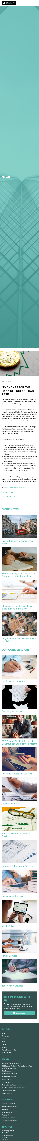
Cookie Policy (6, 1053)
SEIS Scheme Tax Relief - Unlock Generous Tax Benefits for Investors (17, 1067)
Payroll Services (7, 1079)
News (4, 1039)
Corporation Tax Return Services (12, 1085)
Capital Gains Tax (7, 1093)
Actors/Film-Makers (8, 1118)
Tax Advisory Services (9, 1090)
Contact (4, 1047)
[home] (9, 3)
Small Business (7, 1112)
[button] (35, 3)
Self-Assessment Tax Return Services (14, 1088)
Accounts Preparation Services (11, 1063)
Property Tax (6, 1115)
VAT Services (6, 1082)
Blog (3, 1041)
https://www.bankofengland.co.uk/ (16, 487)
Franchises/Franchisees (9, 1120)
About (4, 1033)
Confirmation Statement (9, 1074)
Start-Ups (5, 1109)
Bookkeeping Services (9, 1076)
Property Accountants (9, 1104)
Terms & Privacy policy (9, 1050)
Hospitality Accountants (9, 1106)
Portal (4, 1044)
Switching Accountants (9, 1071)
